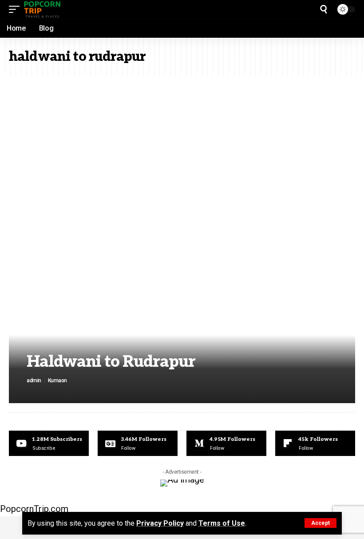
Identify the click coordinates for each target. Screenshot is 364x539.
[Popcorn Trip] (42, 9)
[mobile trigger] (16, 9)
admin (34, 380)
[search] (323, 9)
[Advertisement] (182, 142)
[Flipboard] (315, 443)
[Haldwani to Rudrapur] (182, 306)
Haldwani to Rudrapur (111, 362)
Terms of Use (221, 523)
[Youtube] (49, 443)
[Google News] (138, 443)
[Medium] (226, 443)
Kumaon (57, 380)
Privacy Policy (160, 523)
